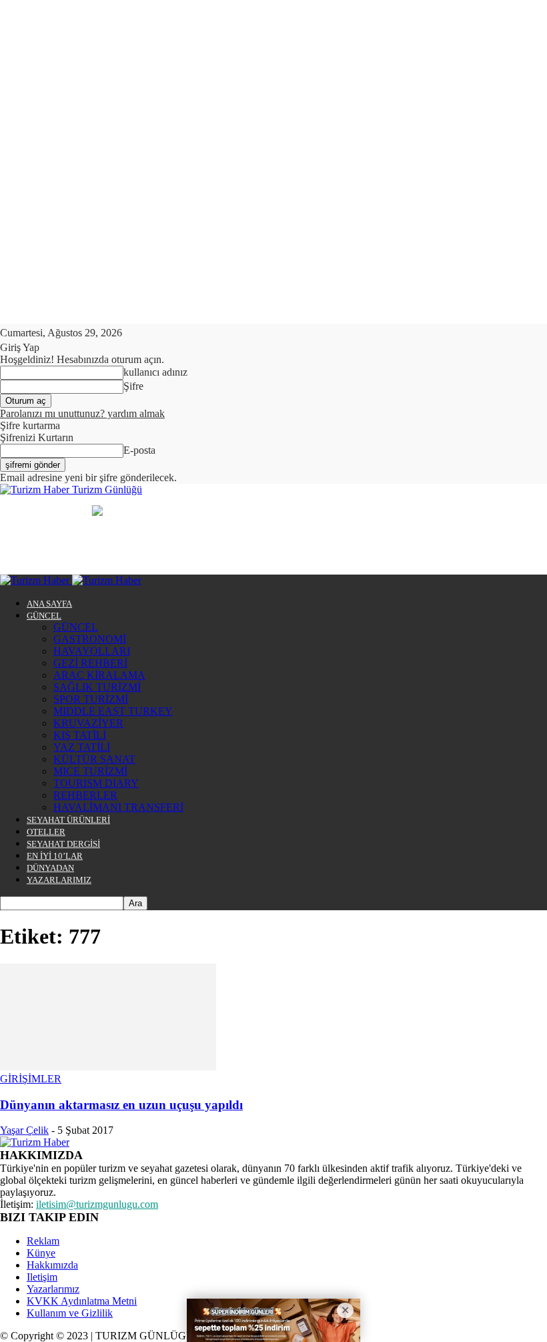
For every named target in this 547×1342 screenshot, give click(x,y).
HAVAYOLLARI (91, 651)
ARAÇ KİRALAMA (99, 675)
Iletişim (42, 1277)
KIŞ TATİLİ (79, 735)
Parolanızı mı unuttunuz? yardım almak (82, 413)
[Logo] (36, 580)
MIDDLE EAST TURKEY (113, 711)
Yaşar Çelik (24, 1130)
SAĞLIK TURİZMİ (97, 687)
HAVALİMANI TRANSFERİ (118, 807)
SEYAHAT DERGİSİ (63, 844)
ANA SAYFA (49, 604)
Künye (41, 1253)
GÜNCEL (44, 616)
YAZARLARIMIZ (59, 880)
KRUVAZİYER (88, 723)
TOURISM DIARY (96, 783)
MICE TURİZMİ (90, 771)
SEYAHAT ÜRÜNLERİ (68, 820)
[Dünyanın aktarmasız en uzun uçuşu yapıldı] (108, 1066)
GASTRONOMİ (89, 639)
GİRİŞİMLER (30, 1078)
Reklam (43, 1241)
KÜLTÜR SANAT (94, 759)
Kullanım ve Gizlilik (70, 1313)
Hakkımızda (52, 1265)
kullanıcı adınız (155, 372)
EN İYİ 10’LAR (55, 856)
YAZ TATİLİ (81, 747)
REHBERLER (85, 795)
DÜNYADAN (50, 868)
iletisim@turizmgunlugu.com (97, 1204)
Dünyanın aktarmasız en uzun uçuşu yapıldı (121, 1105)
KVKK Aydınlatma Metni (82, 1301)
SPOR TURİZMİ (90, 699)
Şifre (133, 386)
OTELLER (46, 832)
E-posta (139, 450)
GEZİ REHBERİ (90, 663)
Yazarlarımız (53, 1289)
